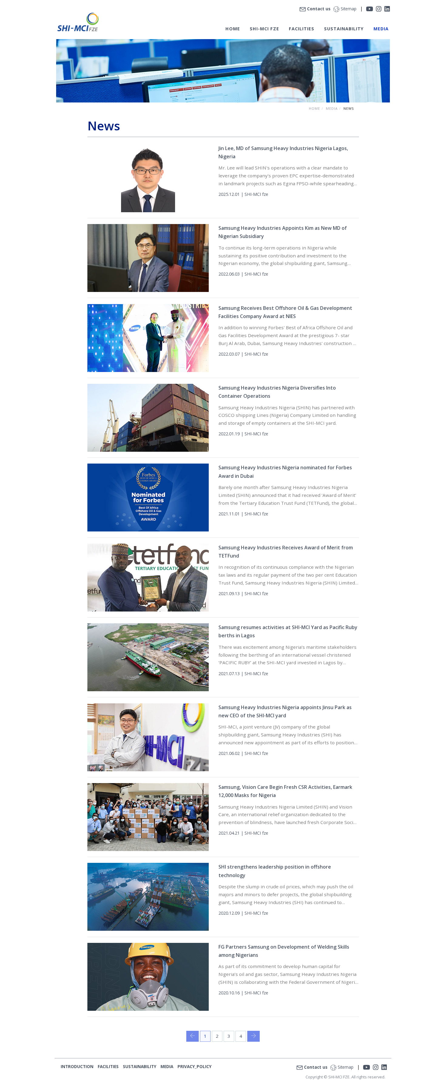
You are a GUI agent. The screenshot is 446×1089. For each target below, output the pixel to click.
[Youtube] (369, 9)
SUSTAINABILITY (139, 1066)
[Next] (253, 1036)
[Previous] (192, 1036)
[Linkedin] (387, 9)
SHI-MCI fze (264, 29)
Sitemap (348, 9)
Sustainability (344, 29)
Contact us (318, 9)
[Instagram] (378, 9)
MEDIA (381, 29)
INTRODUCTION (77, 1066)
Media (332, 108)
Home (314, 108)
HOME (232, 29)
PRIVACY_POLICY (194, 1066)
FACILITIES (301, 29)
